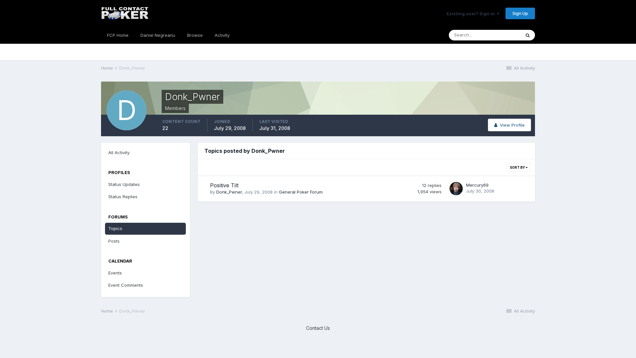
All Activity (119, 152)
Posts (114, 241)
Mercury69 (477, 185)
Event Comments (125, 285)
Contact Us (318, 328)
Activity (222, 35)
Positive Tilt (224, 185)
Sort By (518, 167)
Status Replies (122, 196)
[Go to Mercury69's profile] (456, 188)
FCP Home (118, 35)
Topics (115, 228)
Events (115, 272)
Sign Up (520, 13)
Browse (195, 35)
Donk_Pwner (229, 192)
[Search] (527, 35)
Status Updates (124, 184)
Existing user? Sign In (472, 13)
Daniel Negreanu (157, 35)
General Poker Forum (301, 192)
